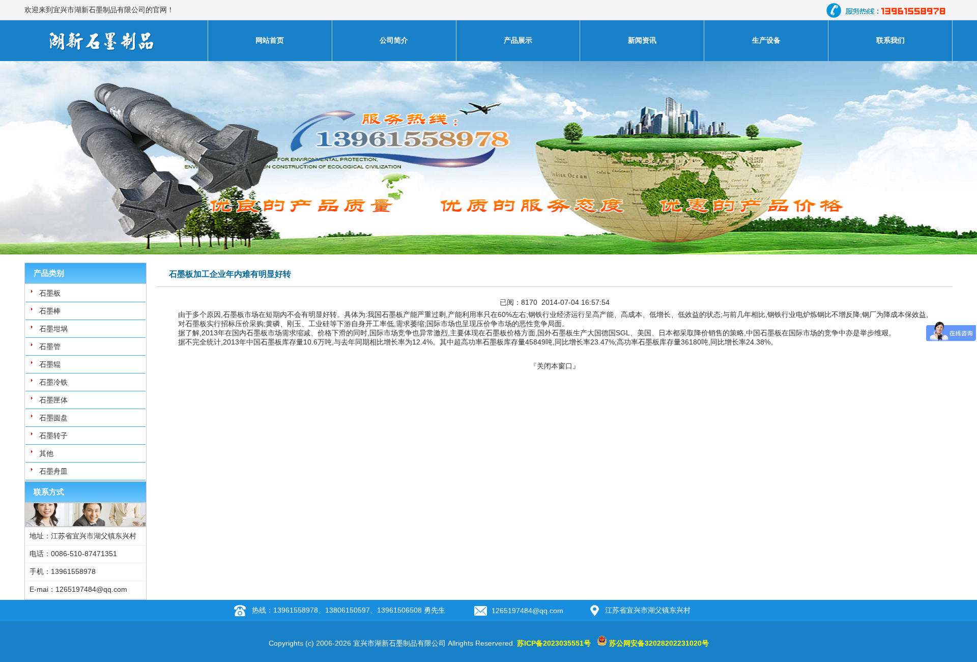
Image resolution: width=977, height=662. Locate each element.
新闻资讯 (642, 40)
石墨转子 (53, 435)
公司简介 (394, 40)
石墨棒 (50, 311)
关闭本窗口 (554, 366)
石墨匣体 (53, 400)
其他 (46, 453)
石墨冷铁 (53, 382)
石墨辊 (50, 364)
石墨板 (50, 293)
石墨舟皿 (53, 471)
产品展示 (518, 40)
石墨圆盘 (53, 418)
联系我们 (890, 40)
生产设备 (766, 40)
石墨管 (50, 346)
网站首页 (269, 40)
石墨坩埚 (53, 329)
